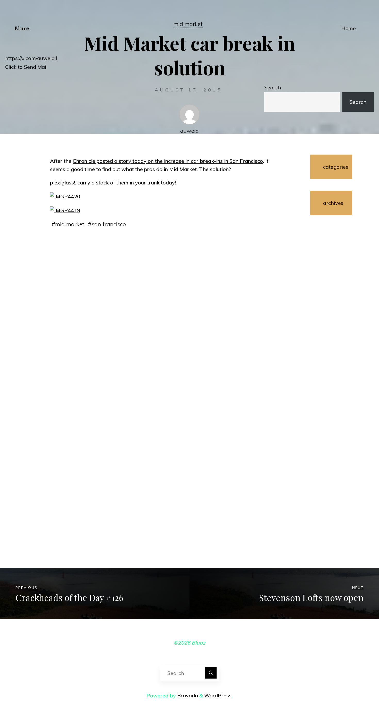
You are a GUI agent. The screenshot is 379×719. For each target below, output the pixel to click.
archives (331, 203)
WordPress (218, 695)
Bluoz (22, 28)
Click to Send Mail (26, 67)
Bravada (187, 695)
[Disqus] (164, 314)
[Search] (211, 673)
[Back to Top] (359, 699)
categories (331, 167)
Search (272, 87)
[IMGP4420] (65, 196)
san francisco (109, 224)
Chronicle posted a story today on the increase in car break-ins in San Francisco (168, 161)
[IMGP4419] (65, 210)
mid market (69, 224)
